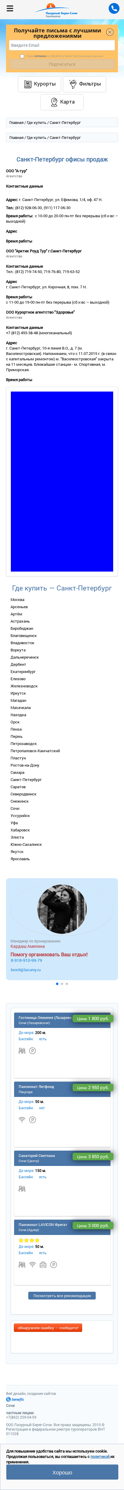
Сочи (15, 808)
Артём (16, 614)
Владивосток (22, 642)
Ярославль (20, 858)
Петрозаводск (24, 743)
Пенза (16, 729)
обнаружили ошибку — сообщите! (48, 1327)
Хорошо (62, 1472)
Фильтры (90, 83)
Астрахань (20, 621)
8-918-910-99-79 (26, 960)
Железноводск (24, 686)
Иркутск (18, 693)
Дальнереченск (25, 657)
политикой (100, 1456)
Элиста (17, 837)
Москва (17, 599)
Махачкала (21, 707)
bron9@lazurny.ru (26, 969)
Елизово (18, 678)
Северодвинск (23, 794)
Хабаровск (20, 830)
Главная (16, 122)
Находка (18, 714)
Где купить (36, 122)
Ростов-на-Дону (25, 765)
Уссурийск (20, 815)
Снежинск (20, 801)
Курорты (45, 83)
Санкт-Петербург (26, 779)
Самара (17, 772)
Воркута (18, 650)
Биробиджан (22, 628)
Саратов (18, 786)
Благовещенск (24, 635)
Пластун (18, 758)
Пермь (17, 736)
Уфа (14, 822)
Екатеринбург (23, 671)
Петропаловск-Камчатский (35, 750)
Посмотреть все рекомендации (62, 1295)
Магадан (18, 700)
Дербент (18, 664)
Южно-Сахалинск (26, 844)
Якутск (17, 851)
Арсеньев (19, 606)
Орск (15, 722)
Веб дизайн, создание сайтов (31, 1393)
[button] (57, 984)
